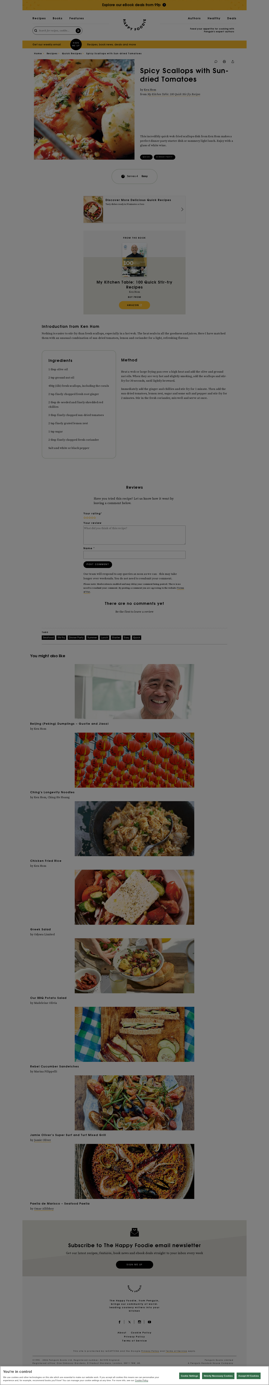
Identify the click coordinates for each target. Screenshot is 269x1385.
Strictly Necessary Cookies (218, 1376)
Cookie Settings (189, 1376)
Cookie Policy (141, 1380)
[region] (134, 1375)
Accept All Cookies (248, 1376)
